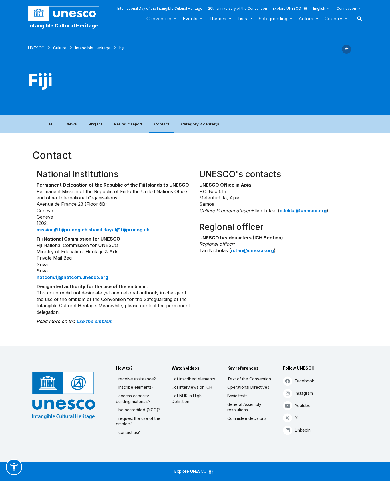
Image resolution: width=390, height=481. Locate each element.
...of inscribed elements (193, 378)
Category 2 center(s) (201, 124)
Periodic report (128, 124)
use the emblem (94, 321)
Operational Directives (248, 387)
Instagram (304, 393)
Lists (242, 18)
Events (190, 18)
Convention (158, 18)
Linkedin (303, 430)
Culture (60, 47)
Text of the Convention (249, 378)
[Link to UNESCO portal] (66, 13)
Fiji (52, 124)
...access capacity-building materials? (133, 398)
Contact (161, 124)
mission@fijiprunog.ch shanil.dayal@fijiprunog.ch (93, 230)
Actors (306, 18)
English (319, 8)
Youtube (303, 405)
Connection (346, 8)
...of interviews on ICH (192, 387)
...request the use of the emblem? (138, 421)
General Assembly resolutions (244, 407)
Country (333, 18)
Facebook (304, 380)
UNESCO (36, 47)
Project (95, 124)
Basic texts (237, 395)
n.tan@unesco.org (252, 250)
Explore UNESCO (287, 8)
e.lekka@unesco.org (303, 210)
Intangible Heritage (93, 47)
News (71, 124)
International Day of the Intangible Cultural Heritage (159, 8)
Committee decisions (246, 418)
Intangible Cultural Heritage (63, 26)
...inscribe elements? (135, 387)
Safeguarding (272, 18)
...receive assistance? (136, 378)
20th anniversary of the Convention (237, 8)
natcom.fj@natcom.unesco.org (72, 277)
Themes (217, 18)
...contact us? (128, 432)
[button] (346, 52)
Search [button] (358, 18)
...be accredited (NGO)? (138, 409)
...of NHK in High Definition (187, 398)
